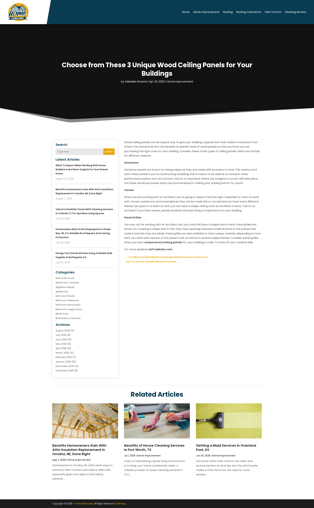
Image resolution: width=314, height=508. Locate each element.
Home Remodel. (84, 503)
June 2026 (61, 339)
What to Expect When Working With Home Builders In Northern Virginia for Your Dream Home (82, 169)
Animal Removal (65, 278)
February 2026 (64, 357)
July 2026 (61, 335)
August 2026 (63, 330)
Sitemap (121, 503)
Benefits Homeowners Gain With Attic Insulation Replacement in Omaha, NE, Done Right (79, 449)
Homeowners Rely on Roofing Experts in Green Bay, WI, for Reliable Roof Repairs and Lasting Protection (83, 233)
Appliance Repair (65, 287)
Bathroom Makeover (67, 300)
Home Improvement (206, 12)
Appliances (62, 291)
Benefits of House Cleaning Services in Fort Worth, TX (154, 447)
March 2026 (62, 352)
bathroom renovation (68, 304)
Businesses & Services (68, 318)
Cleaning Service (295, 12)
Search (109, 151)
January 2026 (63, 361)
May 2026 (61, 344)
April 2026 (61, 348)
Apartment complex (67, 282)
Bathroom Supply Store (69, 309)
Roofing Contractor (248, 12)
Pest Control (273, 12)
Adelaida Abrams (136, 81)
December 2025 (65, 366)
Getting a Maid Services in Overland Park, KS (226, 447)
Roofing (228, 12)
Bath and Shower (65, 296)
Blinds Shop (62, 313)
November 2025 (65, 370)
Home (186, 12)
